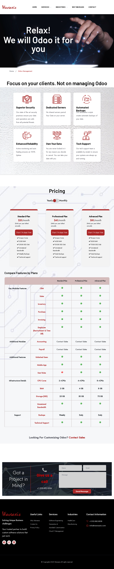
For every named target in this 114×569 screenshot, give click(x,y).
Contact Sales (62, 341)
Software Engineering (56, 520)
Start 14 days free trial (23, 234)
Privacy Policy (34, 527)
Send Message (82, 491)
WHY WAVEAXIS (78, 7)
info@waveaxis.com (98, 525)
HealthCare (71, 520)
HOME (34, 7)
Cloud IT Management (56, 531)
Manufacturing (72, 524)
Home (11, 71)
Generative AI (53, 524)
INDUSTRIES (60, 7)
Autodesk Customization (56, 527)
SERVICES (45, 7)
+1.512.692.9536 (44, 488)
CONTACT (92, 7)
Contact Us (33, 524)
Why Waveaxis (35, 520)
